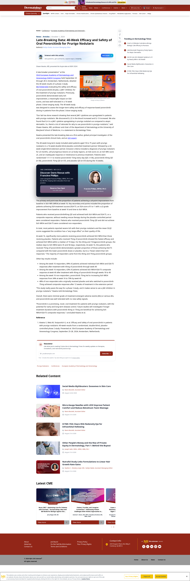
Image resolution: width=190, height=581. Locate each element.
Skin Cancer (142, 13)
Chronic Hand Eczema (82, 13)
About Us (144, 560)
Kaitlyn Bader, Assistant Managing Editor (99, 468)
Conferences (106, 8)
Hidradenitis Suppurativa (124, 13)
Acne (62, 13)
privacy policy (76, 358)
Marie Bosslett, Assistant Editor (75, 390)
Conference (46, 31)
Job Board (54, 542)
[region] (95, 576)
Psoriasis (135, 13)
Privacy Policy (82, 542)
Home (38, 31)
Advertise (27, 544)
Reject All (147, 576)
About (26, 542)
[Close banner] (187, 2)
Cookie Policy (85, 579)
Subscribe (105, 353)
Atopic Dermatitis (70, 13)
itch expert (72, 138)
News (91, 8)
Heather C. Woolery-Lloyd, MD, (75, 468)
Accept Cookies (161, 576)
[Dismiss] (109, 167)
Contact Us (28, 546)
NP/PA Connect (84, 8)
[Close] (187, 576)
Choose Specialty (31, 13)
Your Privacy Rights (84, 544)
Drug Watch (112, 13)
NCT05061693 (42, 87)
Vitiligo (149, 13)
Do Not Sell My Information (61, 544)
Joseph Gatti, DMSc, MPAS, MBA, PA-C (77, 449)
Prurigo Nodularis (43, 366)
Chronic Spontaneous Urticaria (98, 13)
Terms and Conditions (59, 546)
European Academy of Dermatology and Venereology (79, 366)
